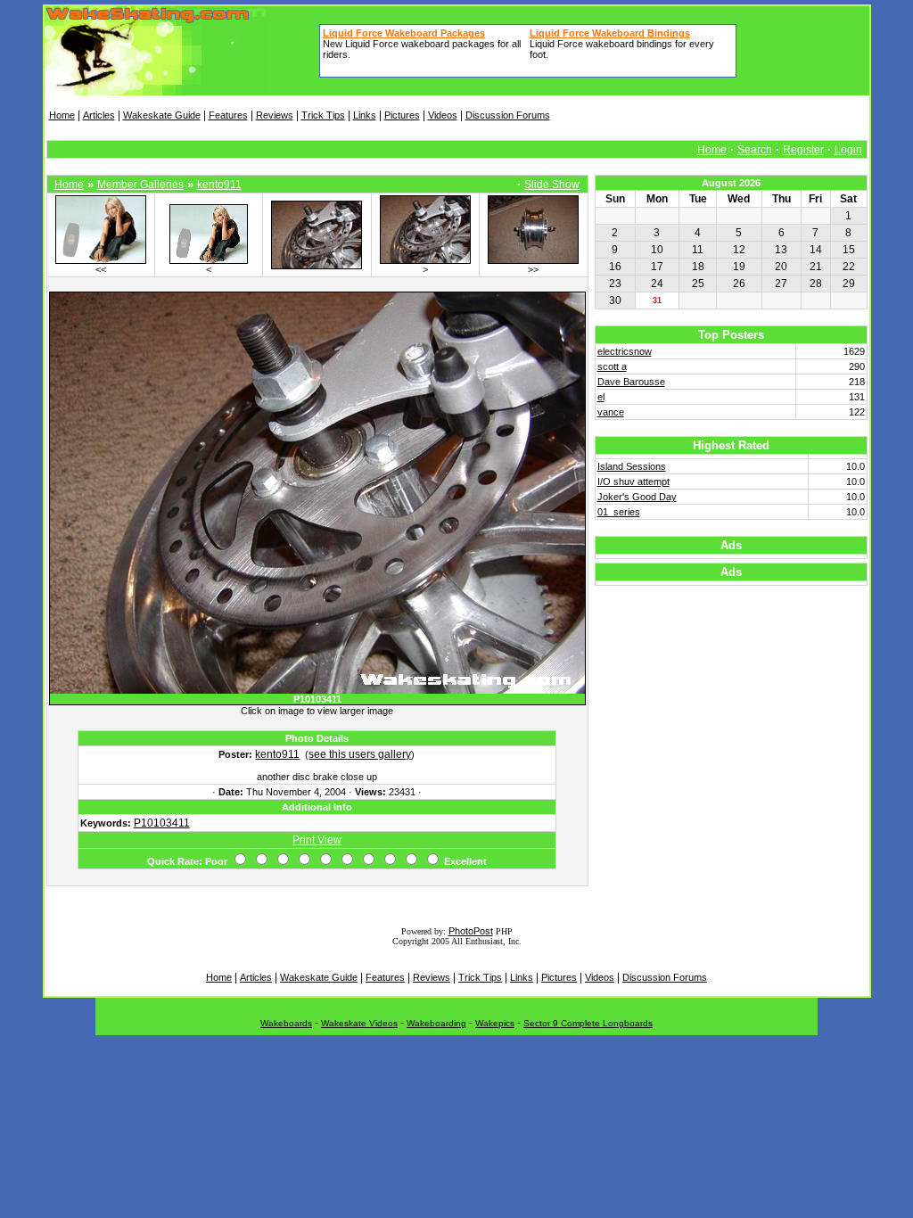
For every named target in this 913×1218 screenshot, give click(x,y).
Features (228, 115)
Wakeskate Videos (359, 1023)
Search (754, 150)
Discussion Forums (507, 115)
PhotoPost (470, 931)
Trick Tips (323, 115)
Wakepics (494, 1023)
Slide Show (552, 184)
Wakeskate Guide (162, 115)
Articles (99, 115)
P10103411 (162, 823)
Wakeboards (286, 1023)
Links (364, 115)
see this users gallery (359, 754)
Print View (316, 840)
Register (803, 150)
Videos (442, 115)
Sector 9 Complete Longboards (588, 1023)
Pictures (402, 115)
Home (62, 115)
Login (848, 150)
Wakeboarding (436, 1023)
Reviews (274, 115)
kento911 (219, 184)
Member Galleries (140, 184)
